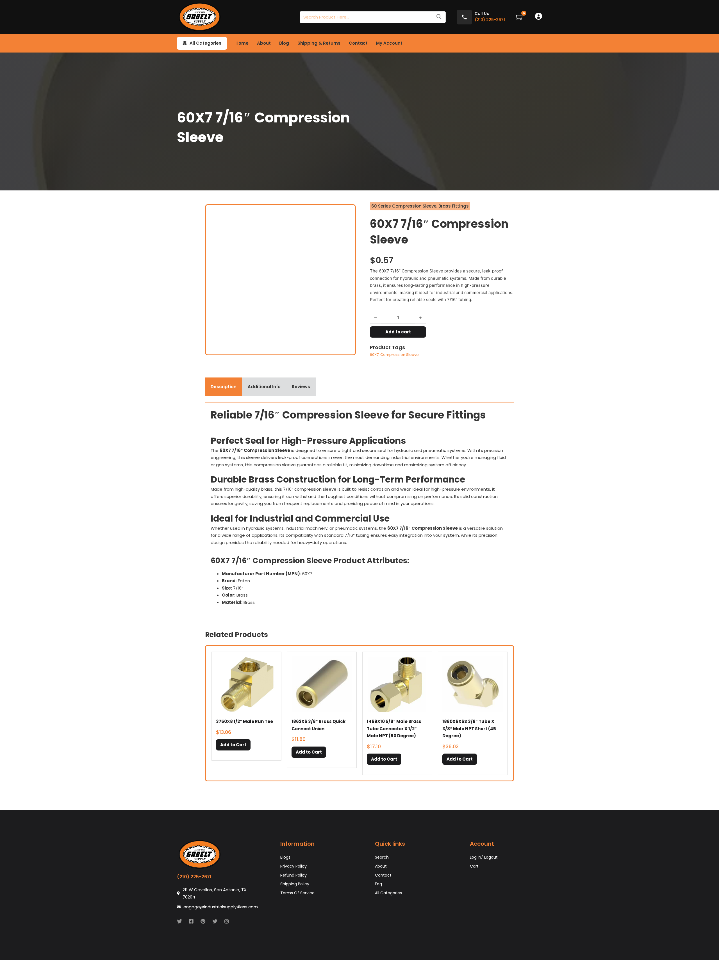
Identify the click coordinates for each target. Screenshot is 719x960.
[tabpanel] (359, 509)
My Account (389, 43)
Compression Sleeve (399, 354)
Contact (358, 43)
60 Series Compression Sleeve (403, 206)
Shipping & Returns (318, 43)
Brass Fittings (453, 206)
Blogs (285, 857)
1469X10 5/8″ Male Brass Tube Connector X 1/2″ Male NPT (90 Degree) (394, 728)
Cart (474, 866)
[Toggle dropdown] (185, 43)
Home (242, 43)
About (264, 43)
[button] (233, 744)
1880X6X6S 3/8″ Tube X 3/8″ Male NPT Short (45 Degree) (469, 728)
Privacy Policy (293, 866)
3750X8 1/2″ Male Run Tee (244, 721)
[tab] (223, 386)
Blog (284, 43)
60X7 (374, 354)
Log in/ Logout (484, 857)
